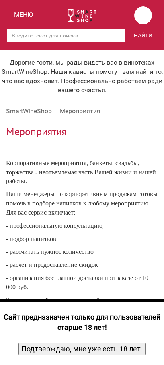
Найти (143, 35)
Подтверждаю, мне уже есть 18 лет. (82, 349)
